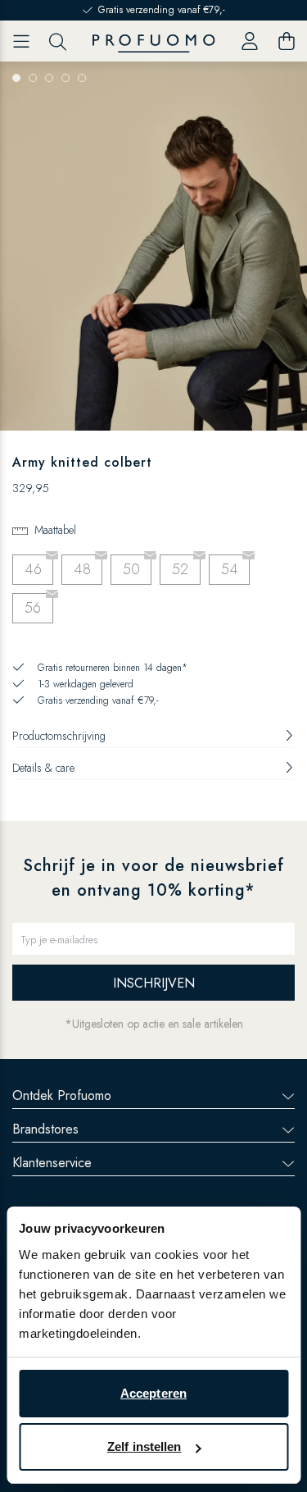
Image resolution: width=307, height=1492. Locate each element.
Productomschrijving (59, 736)
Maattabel (55, 530)
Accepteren (153, 1393)
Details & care (43, 768)
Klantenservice (52, 1162)
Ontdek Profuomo (61, 1095)
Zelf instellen (144, 1446)
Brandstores (45, 1129)
